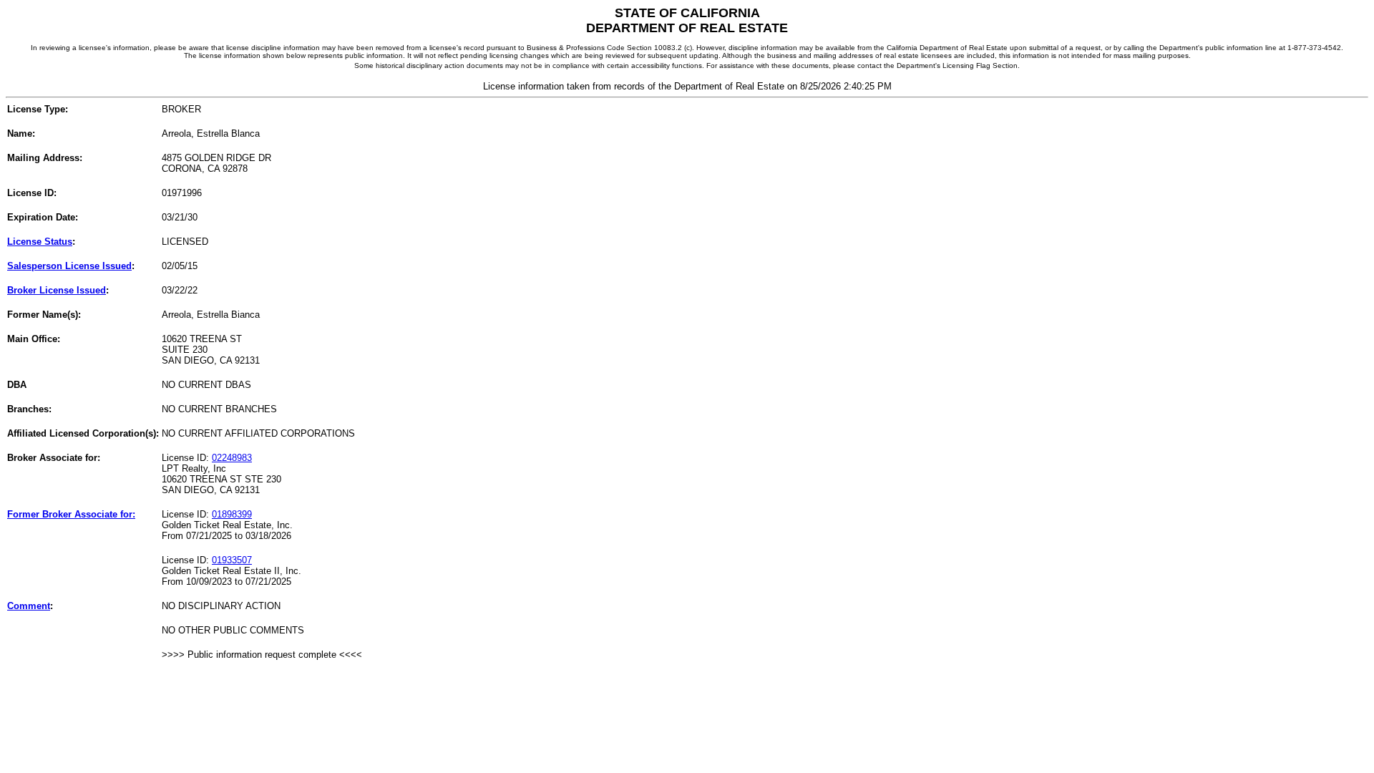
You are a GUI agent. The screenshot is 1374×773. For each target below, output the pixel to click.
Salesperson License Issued (69, 266)
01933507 (232, 560)
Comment (28, 606)
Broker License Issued (56, 290)
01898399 (232, 514)
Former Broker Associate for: (71, 514)
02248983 (232, 457)
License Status (39, 241)
